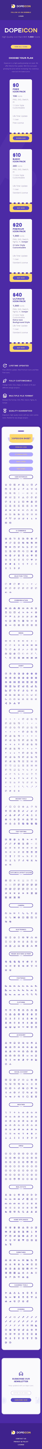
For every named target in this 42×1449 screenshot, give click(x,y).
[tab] (21, 447)
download (21, 138)
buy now (21, 208)
